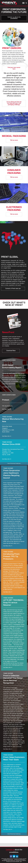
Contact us (10, 850)
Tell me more (14, 140)
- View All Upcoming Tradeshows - (14, 463)
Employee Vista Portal (8, 859)
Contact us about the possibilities (14, 18)
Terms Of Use (19, 860)
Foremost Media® (15, 861)
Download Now (11, 351)
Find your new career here (14, 68)
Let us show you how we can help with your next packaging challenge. (14, 103)
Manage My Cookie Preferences (8, 860)
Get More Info (6, 387)
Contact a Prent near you (13, 288)
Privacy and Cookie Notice (19, 859)
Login (21, 861)
